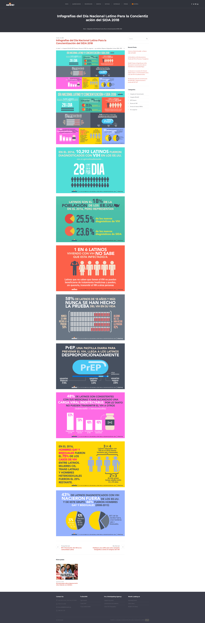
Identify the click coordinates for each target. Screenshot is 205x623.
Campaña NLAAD (67, 48)
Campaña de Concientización (137, 94)
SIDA (118, 48)
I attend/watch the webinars (111, 603)
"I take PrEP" (83, 603)
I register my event (109, 600)
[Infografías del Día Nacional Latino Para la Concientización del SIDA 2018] (90, 69)
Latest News (131, 603)
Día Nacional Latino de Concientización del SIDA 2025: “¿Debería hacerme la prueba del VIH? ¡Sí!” (137, 80)
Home (84, 29)
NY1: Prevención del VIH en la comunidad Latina (71, 548)
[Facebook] (192, 4)
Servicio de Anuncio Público (136, 106)
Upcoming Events (132, 600)
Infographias (109, 48)
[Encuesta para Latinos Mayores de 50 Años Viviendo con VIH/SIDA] (67, 572)
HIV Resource (75, 48)
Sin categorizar (90, 48)
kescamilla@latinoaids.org (64, 607)
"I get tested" (83, 600)
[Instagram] (196, 4)
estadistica (98, 48)
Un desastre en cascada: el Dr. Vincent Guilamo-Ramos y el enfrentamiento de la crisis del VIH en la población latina (138, 72)
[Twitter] (194, 4)
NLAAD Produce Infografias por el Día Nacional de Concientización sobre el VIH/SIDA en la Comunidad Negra (137, 64)
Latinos (114, 48)
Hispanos (104, 48)
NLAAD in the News (133, 606)
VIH (121, 48)
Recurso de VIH (82, 48)
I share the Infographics (110, 606)
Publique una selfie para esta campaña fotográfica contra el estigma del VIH (106, 548)
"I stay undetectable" (85, 606)
